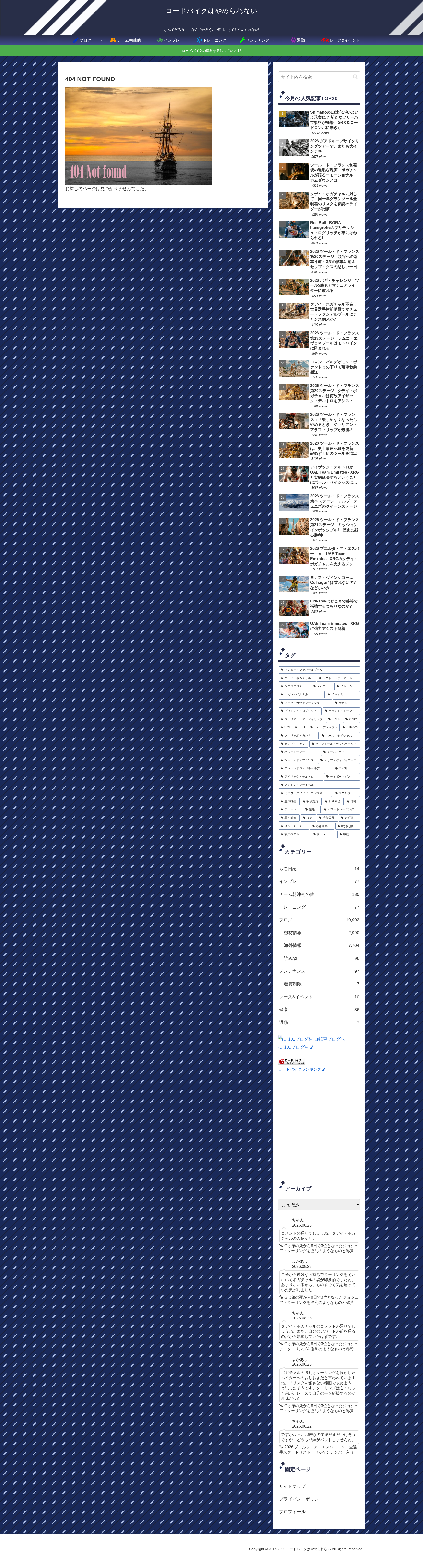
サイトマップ (292, 1486)
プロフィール (292, 1511)
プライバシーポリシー (301, 1499)
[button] (355, 77)
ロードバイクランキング (299, 1069)
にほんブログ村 (293, 1047)
